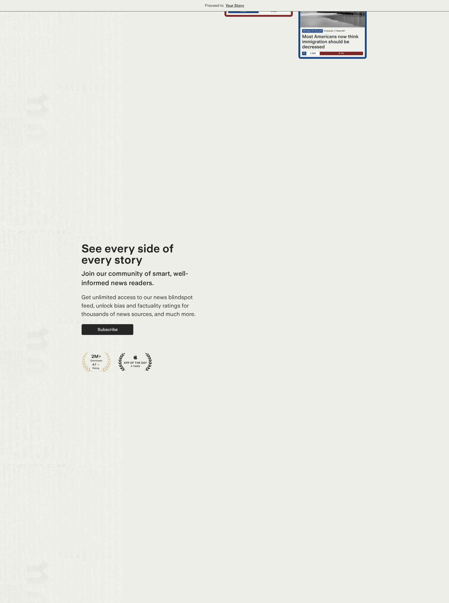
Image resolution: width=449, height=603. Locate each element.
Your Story (234, 5)
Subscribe (108, 329)
